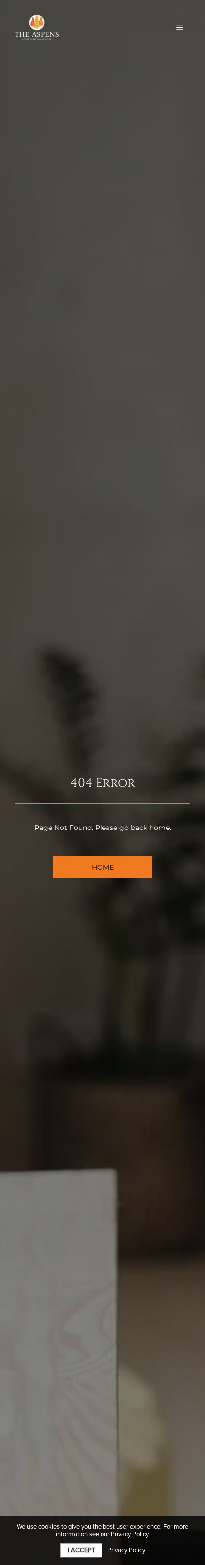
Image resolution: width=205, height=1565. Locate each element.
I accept (81, 1550)
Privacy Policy (126, 1550)
